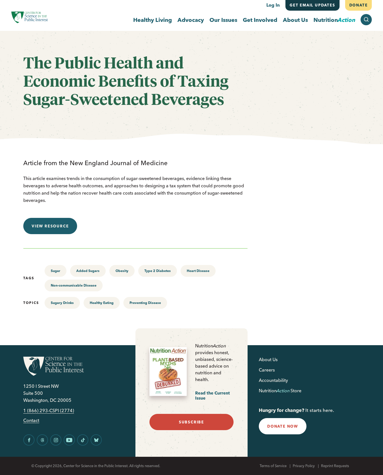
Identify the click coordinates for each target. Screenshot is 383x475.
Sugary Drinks (62, 303)
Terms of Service (273, 466)
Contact (31, 420)
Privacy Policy (304, 466)
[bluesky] (96, 440)
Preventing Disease (145, 303)
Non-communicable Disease (73, 285)
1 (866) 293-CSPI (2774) (48, 410)
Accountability (273, 380)
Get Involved (260, 20)
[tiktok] (82, 440)
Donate (358, 5)
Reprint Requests (335, 466)
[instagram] (55, 440)
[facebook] (28, 440)
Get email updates (312, 5)
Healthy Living (152, 20)
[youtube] (69, 440)
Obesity (122, 271)
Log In (273, 5)
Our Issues (223, 20)
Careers (267, 370)
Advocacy (190, 20)
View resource (50, 226)
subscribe (191, 422)
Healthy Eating (102, 303)
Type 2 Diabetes (157, 271)
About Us (295, 20)
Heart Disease (198, 271)
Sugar (55, 271)
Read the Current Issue (212, 395)
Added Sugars (88, 271)
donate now (282, 426)
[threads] (42, 440)
